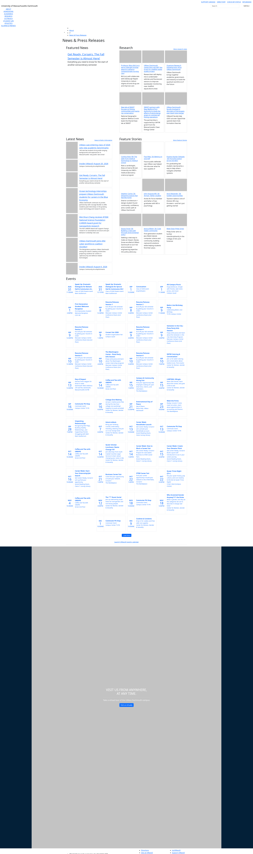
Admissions (8, 11)
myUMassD (246, 2)
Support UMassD (208, 2)
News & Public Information (103, 140)
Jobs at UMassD (147, 853)
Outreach (8, 19)
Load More (126, 535)
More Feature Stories (180, 140)
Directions (145, 850)
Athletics (8, 23)
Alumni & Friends (8, 26)
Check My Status (234, 2)
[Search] (237, 6)
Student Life (8, 21)
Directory (221, 2)
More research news (180, 49)
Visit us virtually (126, 705)
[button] (153, 148)
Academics (8, 14)
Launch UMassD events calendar (126, 542)
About (8, 9)
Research (8, 16)
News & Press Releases (77, 35)
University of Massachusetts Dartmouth (89, 850)
